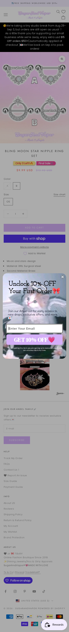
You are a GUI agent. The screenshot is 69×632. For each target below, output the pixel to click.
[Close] (62, 277)
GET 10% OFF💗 (34, 340)
